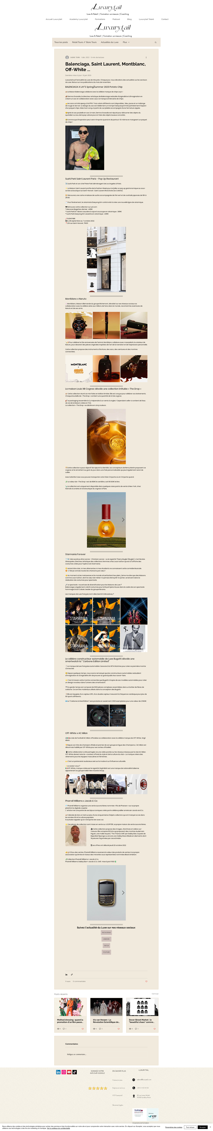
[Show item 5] (92, 274)
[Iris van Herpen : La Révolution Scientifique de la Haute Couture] (106, 1007)
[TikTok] (74, 1072)
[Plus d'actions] (146, 57)
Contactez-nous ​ (117, 1080)
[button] (156, 42)
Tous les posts (61, 42)
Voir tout (155, 994)
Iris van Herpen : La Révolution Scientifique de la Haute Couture (105, 1021)
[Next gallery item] (123, 259)
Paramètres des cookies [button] (173, 1127)
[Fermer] (210, 1127)
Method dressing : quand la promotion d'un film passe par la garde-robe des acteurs (70, 1021)
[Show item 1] (92, 232)
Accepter (203, 1127)
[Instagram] (64, 1072)
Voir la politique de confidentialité (58, 1128)
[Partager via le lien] (72, 975)
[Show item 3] (92, 253)
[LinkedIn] (58, 1072)
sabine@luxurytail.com (144, 1079)
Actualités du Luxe (109, 42)
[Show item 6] (92, 284)
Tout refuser (190, 1127)
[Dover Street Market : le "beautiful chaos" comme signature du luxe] (142, 1007)
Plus (125, 42)
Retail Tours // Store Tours (84, 42)
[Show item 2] (92, 242)
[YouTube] (69, 1072)
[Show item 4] (92, 263)
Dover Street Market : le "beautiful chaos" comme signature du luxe (141, 1021)
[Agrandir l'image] (111, 259)
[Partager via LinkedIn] (66, 975)
